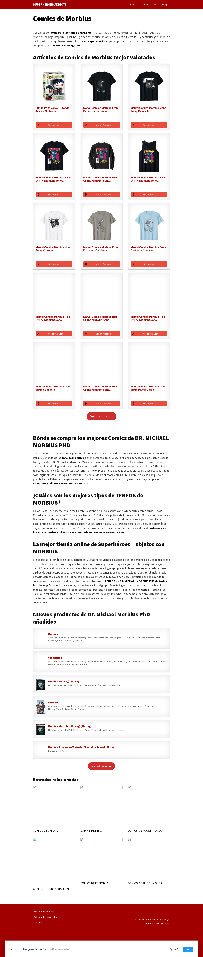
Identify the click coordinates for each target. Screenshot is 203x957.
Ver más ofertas (101, 766)
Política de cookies (44, 911)
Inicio (131, 4)
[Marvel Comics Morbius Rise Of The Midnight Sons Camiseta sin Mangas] (149, 156)
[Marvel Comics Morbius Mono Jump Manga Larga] (149, 365)
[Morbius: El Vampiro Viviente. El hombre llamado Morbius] (41, 750)
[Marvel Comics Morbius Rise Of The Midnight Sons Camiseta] (54, 156)
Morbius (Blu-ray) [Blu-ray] (64, 681)
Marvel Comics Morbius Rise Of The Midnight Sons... (53, 179)
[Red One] (41, 707)
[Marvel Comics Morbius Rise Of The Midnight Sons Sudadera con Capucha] (101, 295)
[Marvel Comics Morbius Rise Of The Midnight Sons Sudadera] (101, 156)
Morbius (53, 633)
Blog (164, 4)
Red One (53, 702)
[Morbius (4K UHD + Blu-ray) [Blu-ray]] (41, 729)
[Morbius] (41, 639)
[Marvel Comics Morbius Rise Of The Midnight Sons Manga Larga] (101, 365)
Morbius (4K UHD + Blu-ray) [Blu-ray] (69, 726)
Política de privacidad (46, 916)
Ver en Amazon (55, 125)
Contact (38, 922)
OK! (188, 949)
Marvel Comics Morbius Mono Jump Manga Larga (148, 388)
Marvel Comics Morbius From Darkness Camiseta (100, 110)
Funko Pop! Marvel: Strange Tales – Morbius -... (52, 110)
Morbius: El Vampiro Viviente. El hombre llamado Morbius (82, 747)
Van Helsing (55, 657)
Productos (146, 4)
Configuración (173, 949)
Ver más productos (101, 416)
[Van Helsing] (41, 662)
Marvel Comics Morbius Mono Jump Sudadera (53, 388)
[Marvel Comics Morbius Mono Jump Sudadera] (54, 365)
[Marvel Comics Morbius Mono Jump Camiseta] (149, 86)
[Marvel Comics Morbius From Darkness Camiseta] (101, 86)
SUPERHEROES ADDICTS (50, 4)
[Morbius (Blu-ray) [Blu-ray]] (41, 685)
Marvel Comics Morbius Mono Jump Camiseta (148, 110)
